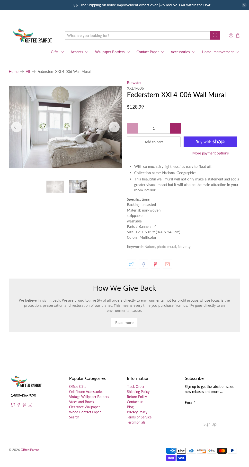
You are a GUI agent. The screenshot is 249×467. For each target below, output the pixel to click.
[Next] (114, 127)
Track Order (135, 386)
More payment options (210, 153)
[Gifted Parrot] (33, 35)
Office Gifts (77, 386)
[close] (244, 5)
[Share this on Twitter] (131, 264)
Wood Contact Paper (85, 412)
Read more (124, 322)
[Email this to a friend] (167, 264)
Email (190, 402)
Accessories (180, 52)
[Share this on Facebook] (143, 264)
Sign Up (210, 424)
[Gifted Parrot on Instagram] (30, 406)
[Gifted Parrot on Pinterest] (24, 406)
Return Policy (137, 397)
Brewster (134, 82)
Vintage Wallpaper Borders (89, 397)
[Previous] (16, 127)
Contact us (135, 402)
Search (74, 417)
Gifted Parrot (30, 450)
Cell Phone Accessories (86, 392)
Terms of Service (139, 417)
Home (13, 71)
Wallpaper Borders (110, 52)
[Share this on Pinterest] (155, 264)
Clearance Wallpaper (84, 407)
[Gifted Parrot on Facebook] (19, 406)
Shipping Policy (138, 392)
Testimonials (136, 422)
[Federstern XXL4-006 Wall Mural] (65, 127)
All (28, 71)
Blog (130, 407)
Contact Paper (147, 52)
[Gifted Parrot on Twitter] (13, 406)
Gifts (55, 52)
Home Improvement (218, 52)
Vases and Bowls (81, 402)
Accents (77, 52)
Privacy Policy (137, 412)
